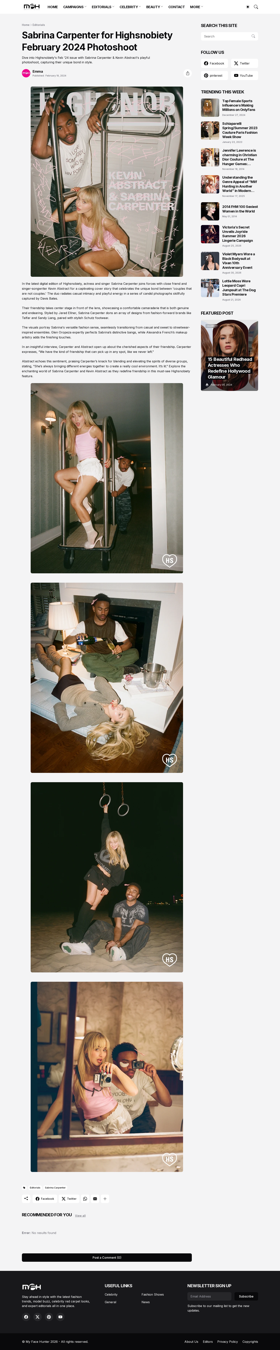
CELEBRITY (129, 7)
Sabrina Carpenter (55, 1187)
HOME (53, 7)
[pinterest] (49, 1317)
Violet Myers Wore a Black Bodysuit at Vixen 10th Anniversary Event (238, 260)
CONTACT (176, 7)
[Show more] (105, 1199)
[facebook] (26, 1317)
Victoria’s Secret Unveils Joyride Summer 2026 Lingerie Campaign (237, 234)
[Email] (95, 1199)
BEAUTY (153, 7)
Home (26, 24)
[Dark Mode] (246, 7)
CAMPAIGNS (73, 7)
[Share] (187, 73)
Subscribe (246, 1296)
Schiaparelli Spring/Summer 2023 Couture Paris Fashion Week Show (240, 130)
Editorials (39, 24)
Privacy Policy (227, 1342)
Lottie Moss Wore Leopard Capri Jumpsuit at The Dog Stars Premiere (239, 287)
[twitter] (37, 1317)
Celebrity (111, 1294)
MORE (195, 7)
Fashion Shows (153, 1294)
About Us (191, 1342)
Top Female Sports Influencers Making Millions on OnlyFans (238, 105)
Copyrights (250, 1342)
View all (80, 1215)
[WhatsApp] (85, 1199)
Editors (208, 1342)
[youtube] (60, 1317)
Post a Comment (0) (107, 1257)
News (146, 1302)
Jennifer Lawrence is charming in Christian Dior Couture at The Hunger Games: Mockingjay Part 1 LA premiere (239, 157)
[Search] (254, 7)
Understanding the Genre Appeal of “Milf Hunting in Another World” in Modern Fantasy (239, 184)
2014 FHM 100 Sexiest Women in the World (240, 209)
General (110, 1302)
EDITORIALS (101, 7)
